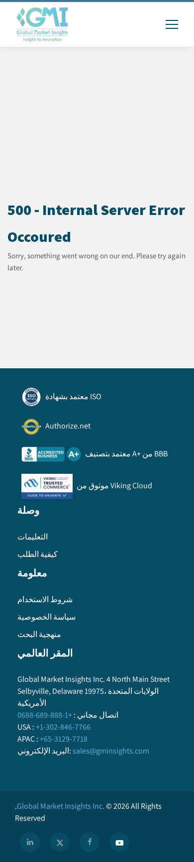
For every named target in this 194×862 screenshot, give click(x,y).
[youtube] (119, 842)
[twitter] (60, 842)
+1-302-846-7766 (63, 727)
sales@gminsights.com (111, 751)
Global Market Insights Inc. (59, 806)
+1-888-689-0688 (44, 715)
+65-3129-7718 (64, 739)
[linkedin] (30, 842)
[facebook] (89, 842)
